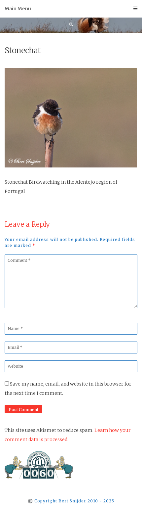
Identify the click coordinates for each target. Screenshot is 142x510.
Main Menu (18, 9)
